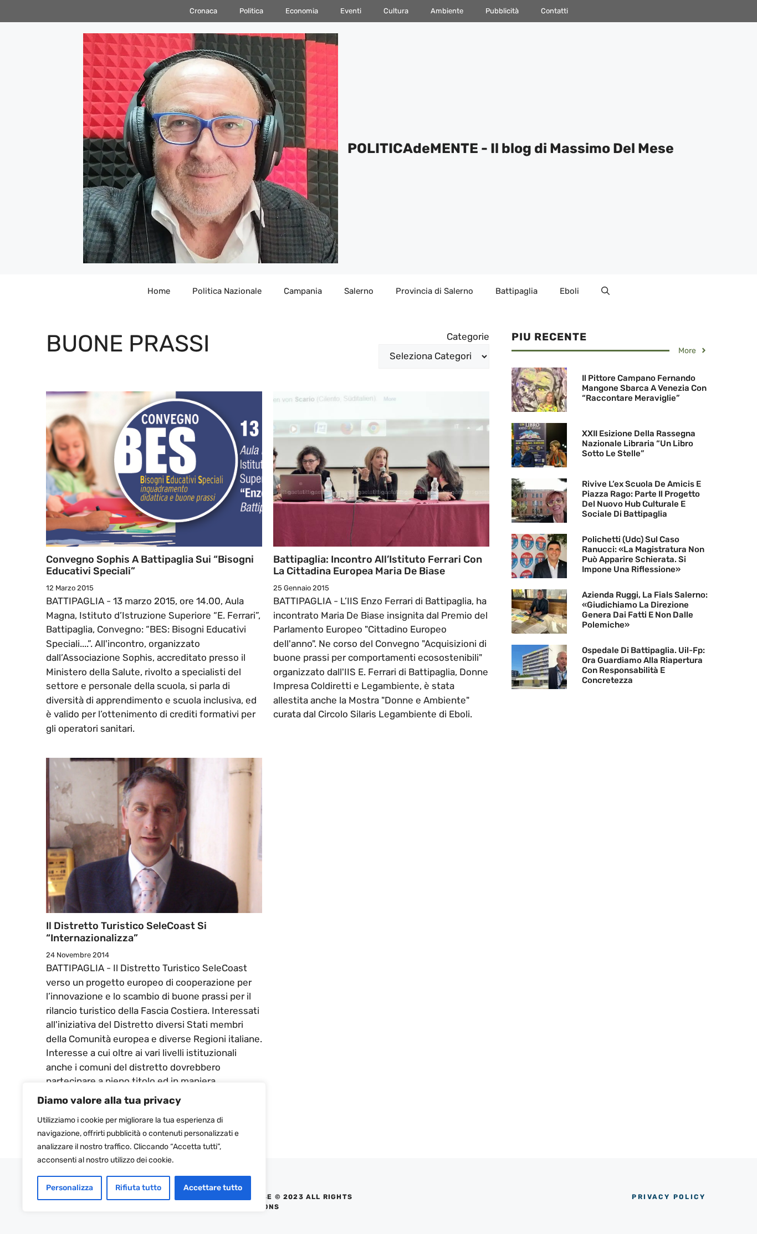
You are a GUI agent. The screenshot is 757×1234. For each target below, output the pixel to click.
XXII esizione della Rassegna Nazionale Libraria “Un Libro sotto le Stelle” (638, 443)
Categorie (468, 336)
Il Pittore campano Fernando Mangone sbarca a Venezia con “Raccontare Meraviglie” (644, 388)
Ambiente (447, 11)
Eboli (569, 291)
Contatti (554, 11)
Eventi (350, 11)
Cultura (395, 11)
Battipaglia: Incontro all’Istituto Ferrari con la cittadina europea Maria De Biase (377, 565)
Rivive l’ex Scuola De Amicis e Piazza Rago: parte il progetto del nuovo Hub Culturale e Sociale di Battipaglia (641, 499)
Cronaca (203, 11)
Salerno (359, 291)
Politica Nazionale (227, 291)
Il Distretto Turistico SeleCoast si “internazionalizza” (126, 932)
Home (158, 291)
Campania (303, 291)
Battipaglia (516, 291)
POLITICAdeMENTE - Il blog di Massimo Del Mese (510, 148)
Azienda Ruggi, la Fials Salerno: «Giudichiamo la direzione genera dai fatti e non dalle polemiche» (645, 610)
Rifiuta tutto (138, 1187)
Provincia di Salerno (434, 291)
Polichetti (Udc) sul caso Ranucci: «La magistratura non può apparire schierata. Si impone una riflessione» (643, 554)
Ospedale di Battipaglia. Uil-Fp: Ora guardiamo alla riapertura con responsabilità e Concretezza (643, 665)
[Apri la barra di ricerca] (605, 291)
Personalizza (69, 1187)
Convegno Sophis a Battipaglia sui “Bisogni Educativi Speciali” (150, 565)
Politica (251, 11)
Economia (301, 11)
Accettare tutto (212, 1187)
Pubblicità (502, 11)
